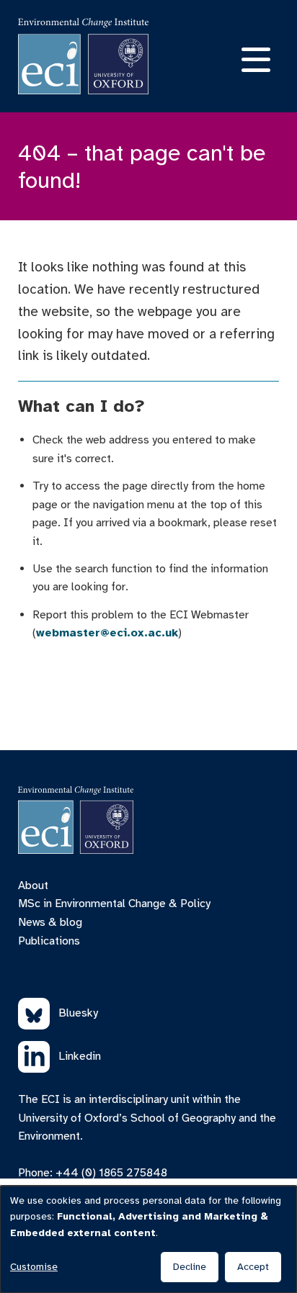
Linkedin (79, 1056)
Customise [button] (34, 1267)
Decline (189, 1267)
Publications (49, 941)
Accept (253, 1267)
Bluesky (78, 1013)
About (33, 885)
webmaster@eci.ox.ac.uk (107, 633)
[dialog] (148, 1239)
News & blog (50, 922)
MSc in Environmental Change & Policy (114, 903)
